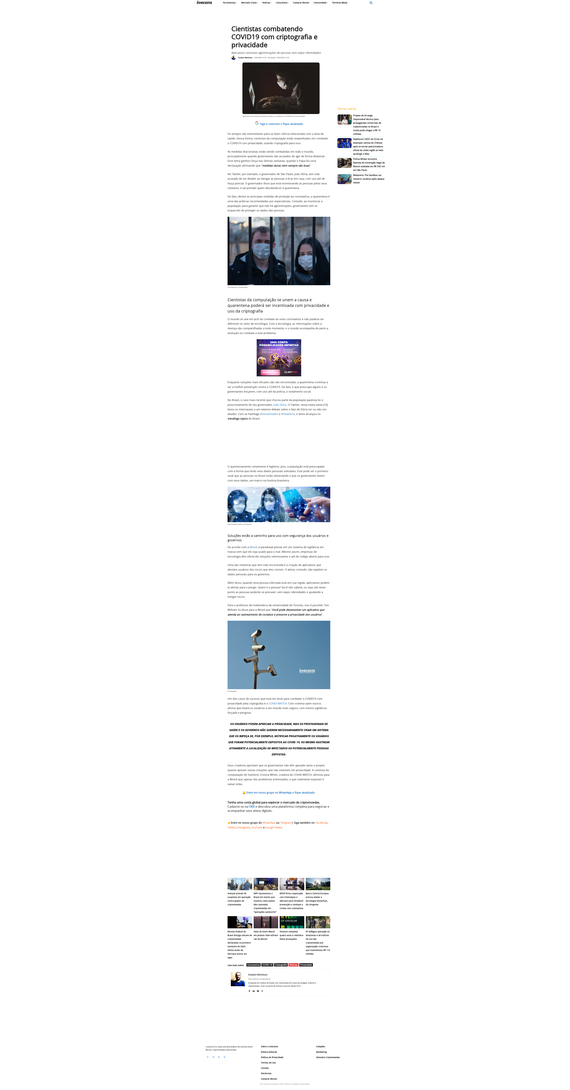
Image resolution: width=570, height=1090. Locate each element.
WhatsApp (269, 822)
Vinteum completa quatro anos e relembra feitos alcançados (291, 935)
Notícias (293, 964)
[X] (262, 990)
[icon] (371, 2)
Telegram (286, 822)
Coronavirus (253, 964)
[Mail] (258, 990)
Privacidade (306, 964)
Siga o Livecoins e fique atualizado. (282, 124)
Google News (273, 827)
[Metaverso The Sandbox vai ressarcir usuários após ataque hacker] (344, 179)
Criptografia (281, 964)
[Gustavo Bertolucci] (234, 57)
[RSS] (219, 1057)
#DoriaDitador (269, 414)
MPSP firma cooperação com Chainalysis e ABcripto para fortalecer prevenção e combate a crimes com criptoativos (292, 901)
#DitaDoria (288, 414)
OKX (252, 807)
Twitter (232, 827)
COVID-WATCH (278, 703)
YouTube (256, 827)
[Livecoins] (204, 3)
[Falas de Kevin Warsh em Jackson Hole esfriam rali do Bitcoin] (266, 922)
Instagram (244, 827)
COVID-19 (267, 964)
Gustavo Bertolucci (245, 57)
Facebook (321, 822)
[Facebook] (249, 990)
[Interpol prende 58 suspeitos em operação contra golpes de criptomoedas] (240, 884)
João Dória (279, 404)
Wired (253, 547)
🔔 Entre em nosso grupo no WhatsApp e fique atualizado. (278, 792)
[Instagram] (213, 1057)
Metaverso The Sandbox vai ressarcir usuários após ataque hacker (368, 179)
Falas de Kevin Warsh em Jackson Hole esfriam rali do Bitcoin (266, 935)
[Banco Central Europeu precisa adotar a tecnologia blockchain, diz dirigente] (318, 884)
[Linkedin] (253, 990)
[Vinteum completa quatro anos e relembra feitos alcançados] (292, 922)
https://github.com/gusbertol (259, 979)
